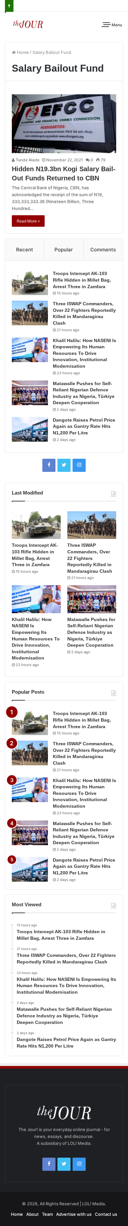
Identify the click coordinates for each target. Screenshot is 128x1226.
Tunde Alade (27, 159)
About (32, 1214)
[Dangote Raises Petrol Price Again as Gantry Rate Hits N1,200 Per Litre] (30, 429)
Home (22, 52)
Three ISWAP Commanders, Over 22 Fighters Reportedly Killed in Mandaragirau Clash (89, 558)
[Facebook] (48, 465)
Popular (63, 249)
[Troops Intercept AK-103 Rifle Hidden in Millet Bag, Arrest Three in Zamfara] (30, 282)
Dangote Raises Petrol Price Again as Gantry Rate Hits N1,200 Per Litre (84, 426)
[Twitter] (64, 465)
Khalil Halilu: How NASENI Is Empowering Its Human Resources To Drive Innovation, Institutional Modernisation (84, 353)
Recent (24, 249)
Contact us (106, 1214)
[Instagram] (79, 465)
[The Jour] (28, 24)
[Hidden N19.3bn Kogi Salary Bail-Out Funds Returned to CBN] (64, 123)
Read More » (28, 221)
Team (47, 1214)
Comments (103, 249)
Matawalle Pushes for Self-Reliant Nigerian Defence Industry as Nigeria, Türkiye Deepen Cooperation (91, 632)
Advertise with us (74, 1214)
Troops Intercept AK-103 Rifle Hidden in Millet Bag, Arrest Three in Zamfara (82, 280)
